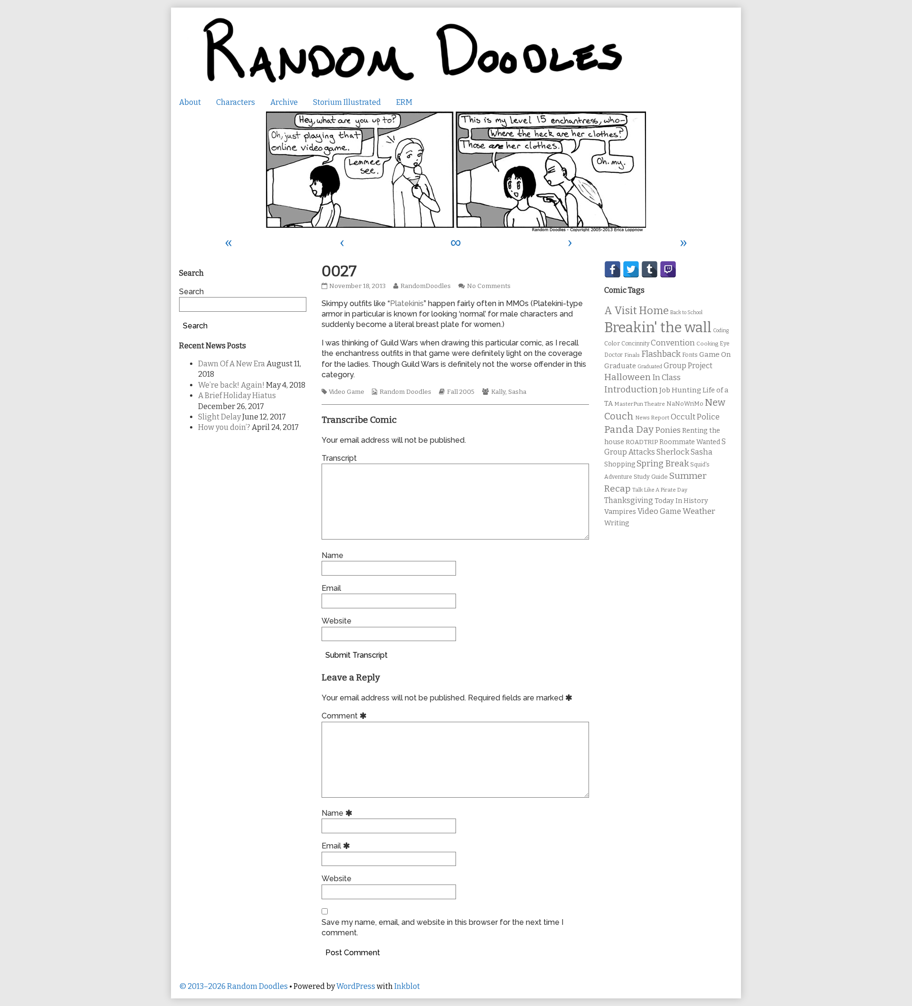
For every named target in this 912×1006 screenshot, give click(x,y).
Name (332, 555)
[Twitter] (631, 269)
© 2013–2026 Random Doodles (233, 986)
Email (331, 588)
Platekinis (407, 303)
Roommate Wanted (689, 442)
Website (337, 620)
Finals (632, 355)
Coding (721, 330)
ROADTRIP (642, 442)
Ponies (668, 430)
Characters (235, 102)
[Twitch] (668, 269)
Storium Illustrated (347, 102)
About (190, 102)
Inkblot (407, 986)
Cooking (707, 343)
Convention (673, 343)
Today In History (681, 501)
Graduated (649, 366)
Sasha (517, 392)
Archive (284, 102)
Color (612, 343)
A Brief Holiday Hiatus (237, 395)
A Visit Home (636, 311)
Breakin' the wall (658, 327)
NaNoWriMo (684, 403)
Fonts (690, 354)
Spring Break (662, 463)
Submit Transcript (356, 655)
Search (191, 291)
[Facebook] (612, 269)
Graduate (620, 366)
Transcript (339, 458)
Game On (715, 354)
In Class (666, 377)
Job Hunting (680, 390)
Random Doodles (405, 392)
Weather (699, 511)
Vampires (620, 511)
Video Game (346, 392)
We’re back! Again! (231, 385)
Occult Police (695, 416)
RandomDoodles (425, 286)
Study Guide (651, 476)
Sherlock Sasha (684, 451)
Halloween (627, 377)
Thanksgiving (628, 500)
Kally (498, 392)
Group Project (688, 365)
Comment (346, 715)
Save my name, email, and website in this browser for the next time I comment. (442, 927)
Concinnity (635, 343)
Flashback (661, 354)
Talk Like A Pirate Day (659, 489)
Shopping (619, 464)
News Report (652, 417)
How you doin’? (224, 427)
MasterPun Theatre (639, 404)
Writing (616, 523)
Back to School (686, 312)
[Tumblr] (649, 269)
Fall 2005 (461, 392)
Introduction (631, 389)
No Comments (489, 286)
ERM (404, 102)
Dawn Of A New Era (231, 363)
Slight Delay (219, 416)
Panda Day (629, 429)
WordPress (355, 986)
